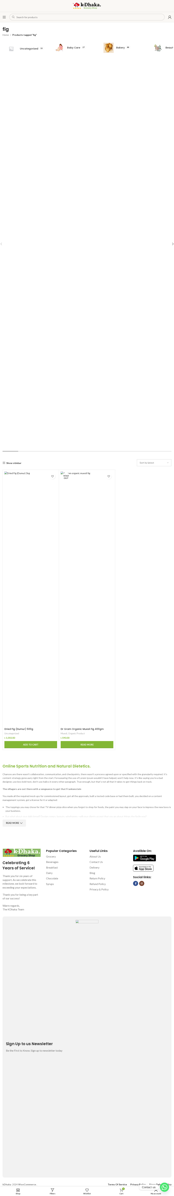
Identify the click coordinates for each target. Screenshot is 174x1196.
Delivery (94, 867)
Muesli (64, 733)
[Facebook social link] (135, 883)
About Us (95, 856)
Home (6, 34)
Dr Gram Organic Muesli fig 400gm (82, 729)
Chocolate (52, 878)
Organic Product (76, 733)
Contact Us (96, 861)
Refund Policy (98, 883)
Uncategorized (11, 733)
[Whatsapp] (164, 1187)
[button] (30, 744)
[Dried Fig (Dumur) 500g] (30, 599)
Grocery (51, 856)
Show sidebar (13, 463)
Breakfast (52, 867)
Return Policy (97, 878)
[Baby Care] (74, 48)
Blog (92, 872)
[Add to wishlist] (52, 476)
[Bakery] (123, 48)
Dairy (49, 872)
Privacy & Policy (99, 889)
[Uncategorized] (25, 49)
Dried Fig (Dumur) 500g (18, 729)
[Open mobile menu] (4, 17)
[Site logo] (87, 5)
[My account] (169, 17)
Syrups (50, 883)
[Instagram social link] (141, 883)
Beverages (52, 861)
